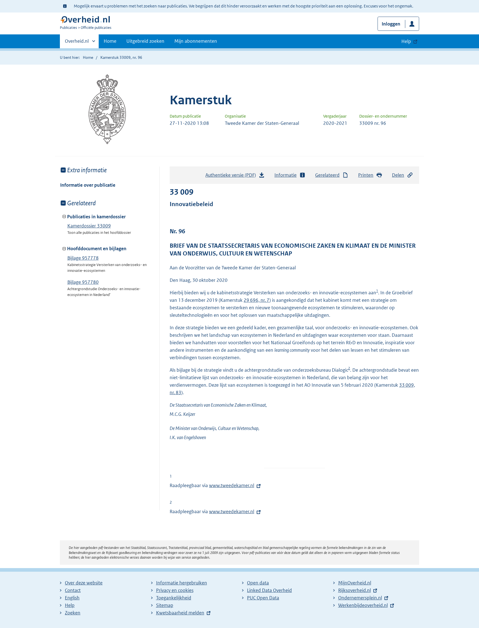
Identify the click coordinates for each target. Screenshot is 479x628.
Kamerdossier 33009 (89, 226)
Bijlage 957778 (83, 258)
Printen (365, 175)
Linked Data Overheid (269, 590)
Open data (258, 583)
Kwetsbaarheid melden (180, 613)
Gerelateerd (327, 175)
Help (70, 605)
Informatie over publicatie (87, 185)
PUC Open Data (263, 598)
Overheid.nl (77, 43)
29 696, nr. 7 (256, 300)
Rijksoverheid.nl (354, 590)
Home (110, 41)
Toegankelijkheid (173, 598)
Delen (398, 175)
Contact (73, 590)
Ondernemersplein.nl (360, 598)
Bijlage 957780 (83, 282)
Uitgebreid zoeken (145, 41)
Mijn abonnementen (195, 41)
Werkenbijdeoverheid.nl (363, 605)
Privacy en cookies (174, 590)
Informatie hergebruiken (181, 583)
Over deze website (84, 583)
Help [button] (406, 41)
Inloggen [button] (391, 24)
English (72, 598)
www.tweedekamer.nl (231, 485)
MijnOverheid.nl (354, 583)
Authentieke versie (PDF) (232, 176)
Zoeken (72, 613)
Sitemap (164, 605)
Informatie (285, 175)
